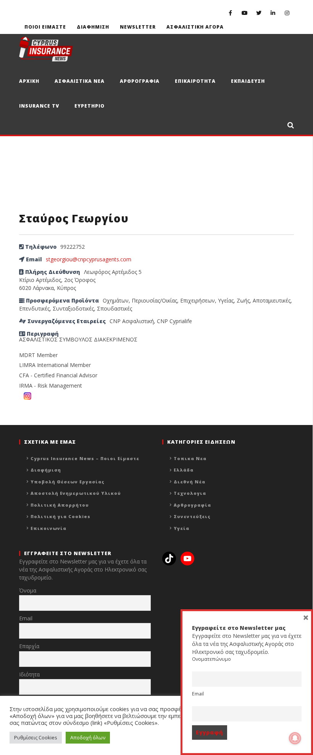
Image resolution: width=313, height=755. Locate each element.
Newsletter (138, 27)
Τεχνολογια (190, 493)
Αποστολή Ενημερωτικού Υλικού (76, 493)
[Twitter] (259, 13)
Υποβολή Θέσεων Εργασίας (68, 482)
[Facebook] (230, 13)
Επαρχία (29, 646)
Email (25, 618)
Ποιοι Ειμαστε (45, 27)
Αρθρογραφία (192, 505)
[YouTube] (244, 13)
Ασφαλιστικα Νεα (80, 81)
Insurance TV (39, 106)
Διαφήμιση (46, 470)
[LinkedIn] (273, 13)
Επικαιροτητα (195, 81)
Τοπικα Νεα (190, 458)
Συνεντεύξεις (192, 516)
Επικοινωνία (48, 528)
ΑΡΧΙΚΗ (29, 81)
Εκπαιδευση (248, 81)
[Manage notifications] (295, 738)
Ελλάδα (184, 470)
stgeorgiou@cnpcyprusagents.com (88, 259)
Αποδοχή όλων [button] (87, 737)
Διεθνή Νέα (189, 482)
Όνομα (27, 590)
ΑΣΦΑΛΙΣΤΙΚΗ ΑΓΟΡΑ (195, 27)
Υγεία (181, 528)
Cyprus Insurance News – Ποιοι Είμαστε (85, 458)
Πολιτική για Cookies (60, 516)
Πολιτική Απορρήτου (60, 505)
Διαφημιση (93, 27)
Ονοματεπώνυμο (211, 659)
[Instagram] (287, 13)
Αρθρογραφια (140, 81)
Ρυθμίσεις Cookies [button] (35, 737)
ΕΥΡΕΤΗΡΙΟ (89, 106)
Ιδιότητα (29, 674)
